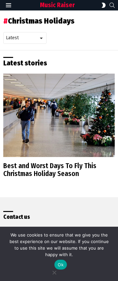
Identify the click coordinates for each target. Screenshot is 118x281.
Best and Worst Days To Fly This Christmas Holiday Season (49, 170)
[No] (54, 271)
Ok (61, 264)
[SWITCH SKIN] (103, 5)
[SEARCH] (112, 5)
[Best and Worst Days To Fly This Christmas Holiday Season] (59, 115)
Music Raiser (57, 5)
